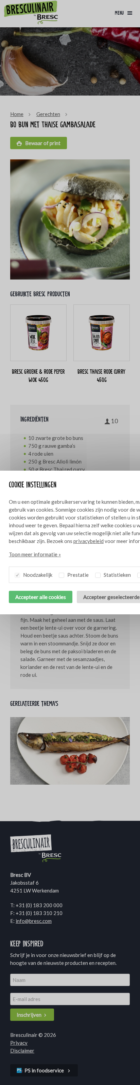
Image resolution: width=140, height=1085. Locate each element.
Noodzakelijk (37, 575)
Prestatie (77, 575)
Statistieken (117, 575)
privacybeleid (88, 541)
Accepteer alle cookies (40, 597)
